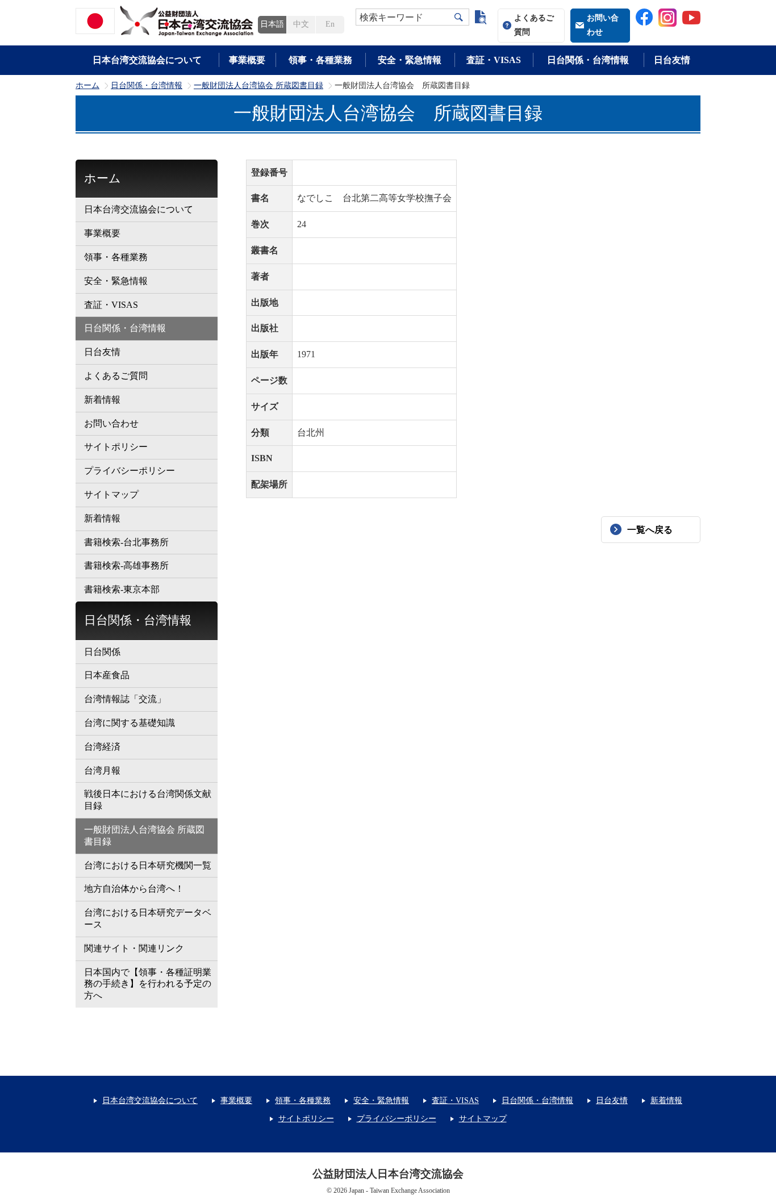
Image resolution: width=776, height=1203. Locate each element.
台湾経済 (102, 746)
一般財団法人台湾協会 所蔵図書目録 (258, 86)
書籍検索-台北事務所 (126, 542)
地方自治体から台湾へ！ (134, 888)
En (330, 24)
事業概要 (247, 60)
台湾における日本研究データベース (147, 918)
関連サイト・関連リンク (134, 948)
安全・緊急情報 (409, 60)
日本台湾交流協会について (147, 60)
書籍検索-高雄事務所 (126, 565)
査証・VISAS (493, 60)
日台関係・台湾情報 (588, 60)
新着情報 (102, 399)
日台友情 (672, 60)
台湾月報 (102, 770)
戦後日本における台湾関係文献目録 (147, 800)
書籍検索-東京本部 (122, 589)
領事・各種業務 (320, 60)
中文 (301, 24)
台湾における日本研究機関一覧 (147, 865)
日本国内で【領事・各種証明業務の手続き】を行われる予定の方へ (147, 984)
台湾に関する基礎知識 (129, 723)
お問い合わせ (603, 25)
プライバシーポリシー (129, 470)
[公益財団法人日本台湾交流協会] (166, 21)
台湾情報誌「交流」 (125, 699)
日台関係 (102, 652)
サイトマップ (111, 494)
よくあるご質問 (534, 25)
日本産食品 (107, 675)
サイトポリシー (116, 447)
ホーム (87, 86)
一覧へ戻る (650, 529)
